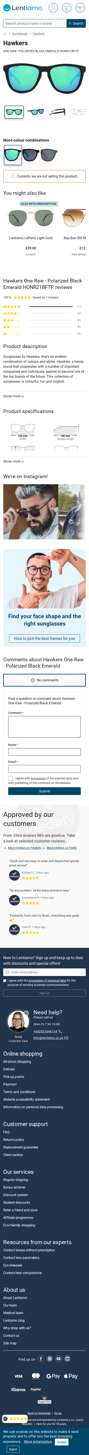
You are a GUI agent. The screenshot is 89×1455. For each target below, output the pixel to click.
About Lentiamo (15, 1297)
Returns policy (13, 1139)
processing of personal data (47, 980)
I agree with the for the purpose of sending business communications (42, 982)
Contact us (11, 1335)
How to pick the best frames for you (44, 638)
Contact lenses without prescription (29, 1250)
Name (13, 745)
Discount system (15, 1194)
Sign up (44, 993)
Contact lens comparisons (22, 1272)
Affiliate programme (18, 1217)
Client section (13, 1154)
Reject (13, 1449)
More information (38, 1441)
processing (38, 778)
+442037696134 (45, 1031)
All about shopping (17, 1061)
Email (13, 762)
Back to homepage (39, 1413)
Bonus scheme (14, 1187)
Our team (10, 1305)
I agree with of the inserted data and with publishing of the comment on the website (43, 780)
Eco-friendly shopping (19, 1225)
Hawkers (39, 33)
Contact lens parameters (21, 1257)
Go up (57, 1413)
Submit (44, 791)
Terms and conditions (19, 1091)
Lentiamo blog (14, 1320)
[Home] (5, 33)
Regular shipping (15, 1179)
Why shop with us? (17, 1328)
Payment (9, 1084)
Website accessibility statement (26, 1099)
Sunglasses (19, 33)
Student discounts (16, 1202)
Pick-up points (13, 1076)
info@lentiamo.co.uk (48, 1038)
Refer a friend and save (20, 1210)
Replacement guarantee (20, 1147)
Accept (61, 1442)
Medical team (13, 1312)
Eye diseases (12, 1265)
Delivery (9, 1069)
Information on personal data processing (33, 1107)
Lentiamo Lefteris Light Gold (30, 238)
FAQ (6, 1132)
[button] (14, 112)
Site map (9, 1343)
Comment (16, 713)
